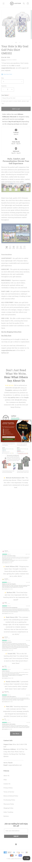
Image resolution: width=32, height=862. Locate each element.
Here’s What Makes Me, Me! (8, 439)
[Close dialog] (30, 420)
